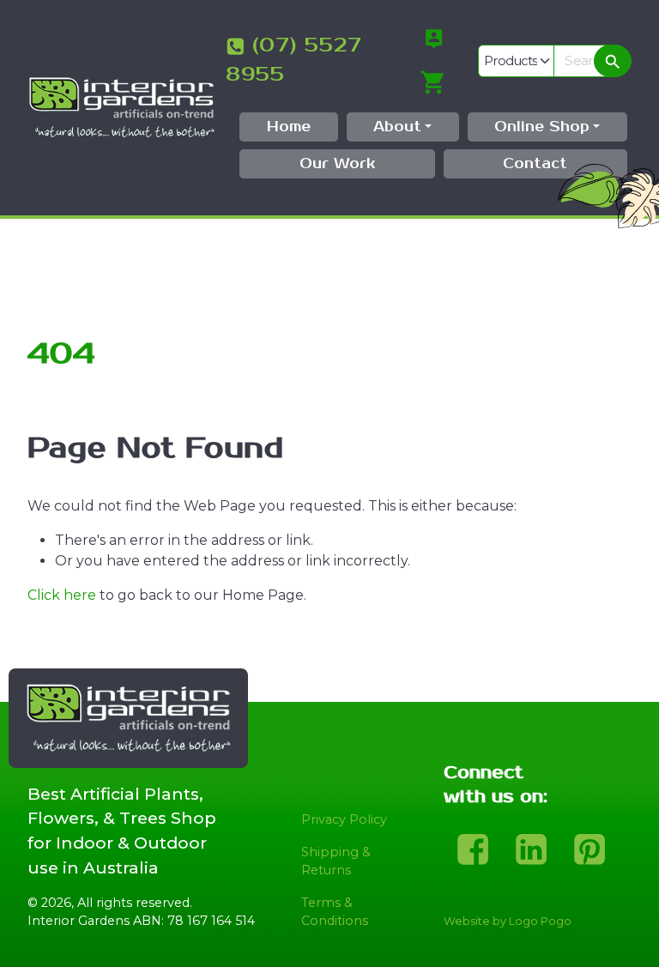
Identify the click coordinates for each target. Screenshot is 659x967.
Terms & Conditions (334, 912)
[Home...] (121, 107)
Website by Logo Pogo (507, 921)
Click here (61, 595)
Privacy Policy (344, 819)
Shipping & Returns (336, 861)
